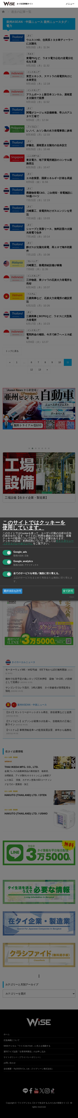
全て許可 (68, 591)
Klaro (71, 597)
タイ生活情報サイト (25, 4)
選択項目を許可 (12, 591)
